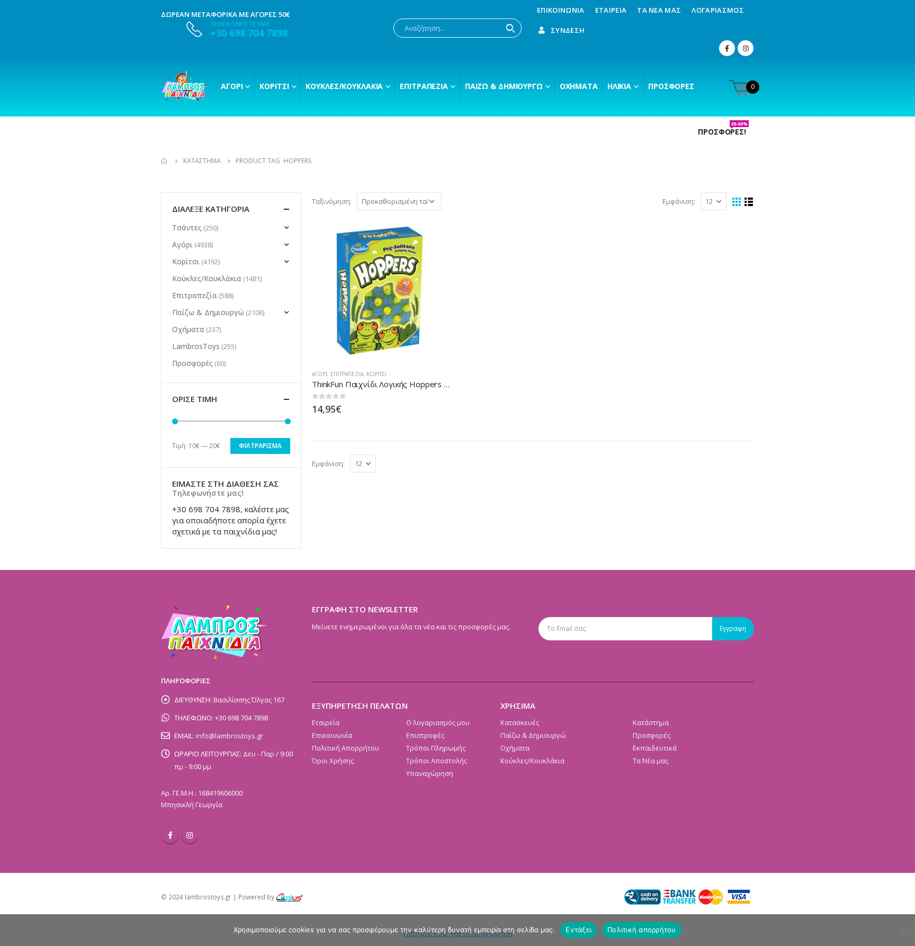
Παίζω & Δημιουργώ (504, 86)
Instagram (190, 835)
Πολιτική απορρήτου (641, 929)
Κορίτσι (274, 86)
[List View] (749, 202)
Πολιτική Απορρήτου (345, 748)
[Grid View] (737, 202)
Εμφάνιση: (678, 201)
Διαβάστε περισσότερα (434, 238)
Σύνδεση (568, 30)
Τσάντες (187, 227)
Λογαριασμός (718, 10)
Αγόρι (232, 86)
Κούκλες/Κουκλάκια (344, 86)
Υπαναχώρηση (429, 773)
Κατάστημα (651, 722)
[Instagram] (745, 48)
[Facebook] (727, 48)
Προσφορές (671, 86)
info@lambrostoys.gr (229, 735)
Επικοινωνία (561, 10)
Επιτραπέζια (424, 86)
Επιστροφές (425, 735)
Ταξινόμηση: (332, 201)
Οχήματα (579, 86)
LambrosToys (196, 346)
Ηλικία (619, 86)
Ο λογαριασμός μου (438, 722)
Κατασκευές (519, 722)
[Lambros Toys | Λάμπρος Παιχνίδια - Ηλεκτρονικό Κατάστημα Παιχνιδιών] (185, 86)
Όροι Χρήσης (333, 760)
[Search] (510, 28)
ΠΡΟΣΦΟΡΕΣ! (723, 132)
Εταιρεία (611, 10)
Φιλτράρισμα (260, 445)
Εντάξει (578, 929)
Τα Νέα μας (659, 10)
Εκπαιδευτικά (655, 748)
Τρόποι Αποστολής (436, 760)
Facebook (170, 835)
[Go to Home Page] (164, 161)
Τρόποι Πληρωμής (435, 748)
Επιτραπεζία (346, 374)
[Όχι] (901, 930)
